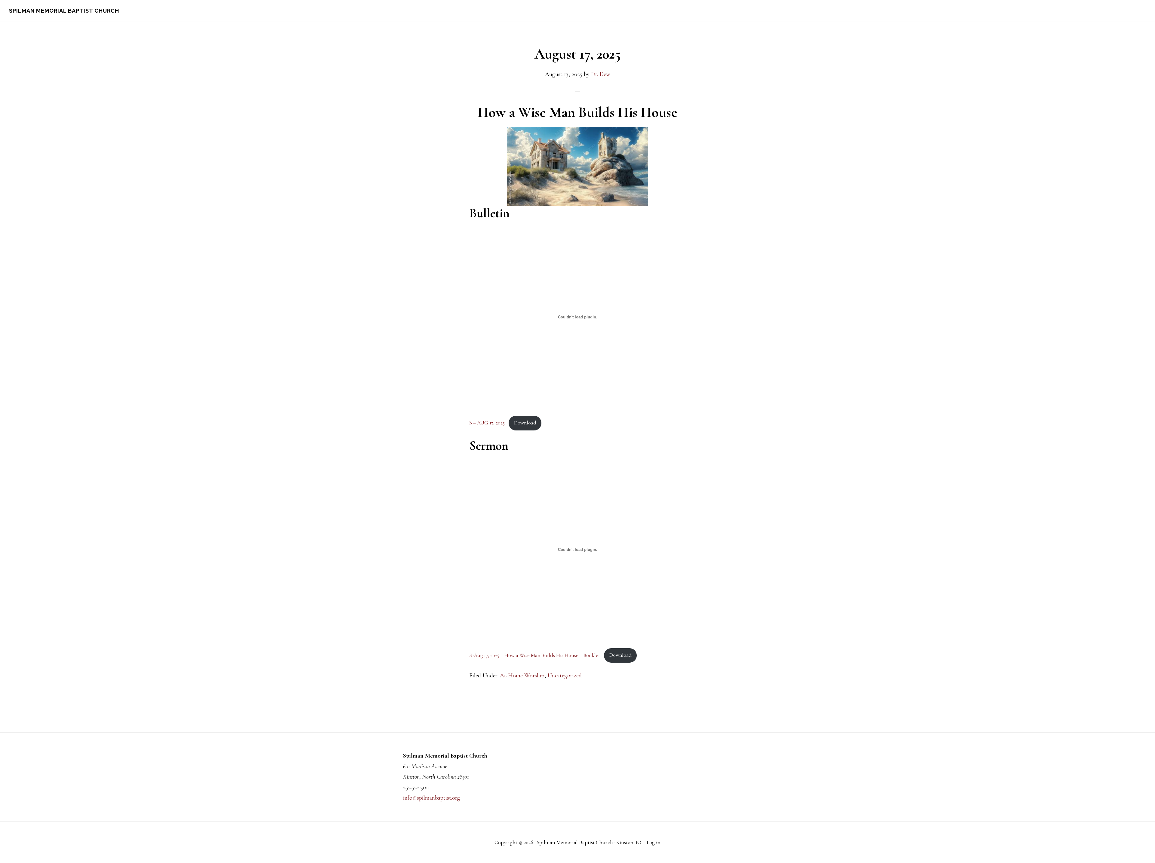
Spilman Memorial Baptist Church (64, 11)
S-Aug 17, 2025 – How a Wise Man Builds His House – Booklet (534, 655)
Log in (654, 842)
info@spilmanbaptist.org (431, 797)
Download (525, 423)
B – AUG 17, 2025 (487, 423)
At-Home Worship (522, 675)
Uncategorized (564, 675)
